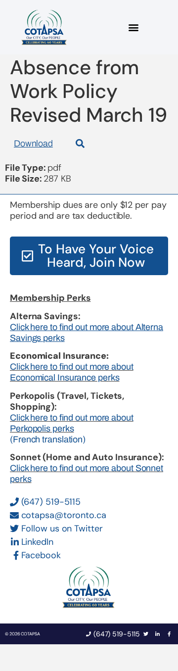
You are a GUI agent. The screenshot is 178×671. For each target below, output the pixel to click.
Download (33, 143)
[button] (134, 27)
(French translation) (48, 439)
